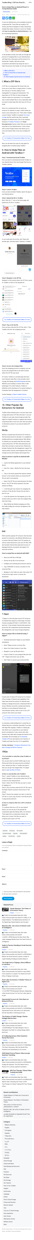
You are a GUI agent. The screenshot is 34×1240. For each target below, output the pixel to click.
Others (6, 1197)
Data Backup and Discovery (12, 1166)
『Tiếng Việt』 (8, 1136)
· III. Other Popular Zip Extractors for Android (16, 77)
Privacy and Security (10, 1202)
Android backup (20, 381)
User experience (8, 1213)
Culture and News (9, 1163)
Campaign (6, 1158)
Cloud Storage (8, 1161)
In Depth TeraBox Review (19, 394)
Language (6, 1194)
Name (4, 869)
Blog (7, 14)
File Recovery (8, 1174)
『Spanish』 (7, 1133)
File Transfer (20, 830)
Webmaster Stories (9, 1219)
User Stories (7, 1216)
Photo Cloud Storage (10, 1199)
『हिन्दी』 (6, 1144)
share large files (23, 833)
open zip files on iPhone (13, 770)
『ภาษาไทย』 (8, 1150)
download (5, 830)
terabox (4, 836)
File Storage (7, 1180)
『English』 (5, 930)
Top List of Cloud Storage (11, 1210)
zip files (18, 836)
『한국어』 (7, 1155)
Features (6, 1172)
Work (5, 1224)
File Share (6, 1177)
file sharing (12, 830)
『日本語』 (7, 1152)
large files (15, 833)
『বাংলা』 (6, 1147)
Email (4, 876)
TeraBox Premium (14, 122)
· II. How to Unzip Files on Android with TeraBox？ (14, 73)
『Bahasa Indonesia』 (10, 1125)
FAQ (5, 1169)
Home (3, 14)
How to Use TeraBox (10, 1185)
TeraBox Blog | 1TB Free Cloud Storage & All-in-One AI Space (14, 2)
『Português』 (8, 1130)
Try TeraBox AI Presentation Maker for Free (17, 138)
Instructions (6, 11)
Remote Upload (8, 1205)
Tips (5, 1208)
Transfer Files (11, 836)
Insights (12, 912)
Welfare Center (8, 1221)
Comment (5, 850)
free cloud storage (7, 833)
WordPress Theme (10, 1231)
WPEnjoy (19, 1231)
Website (4, 884)
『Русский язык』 (9, 1138)
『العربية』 (7, 1141)
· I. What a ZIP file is (9, 70)
